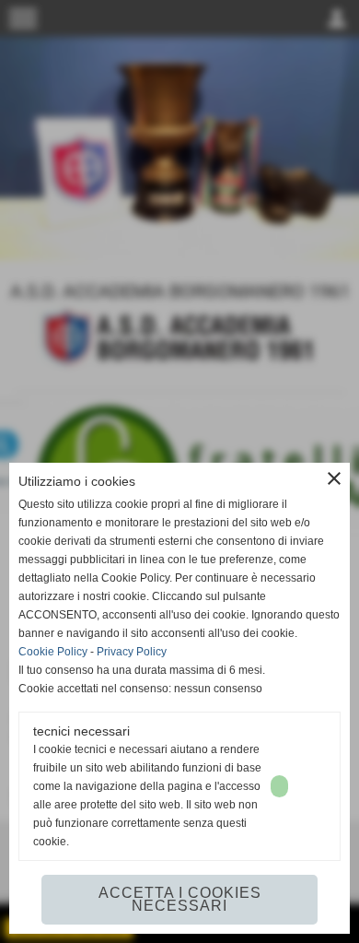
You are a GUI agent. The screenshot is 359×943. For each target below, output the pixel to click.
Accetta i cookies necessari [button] (179, 899)
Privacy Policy (132, 651)
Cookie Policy (52, 651)
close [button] (334, 478)
